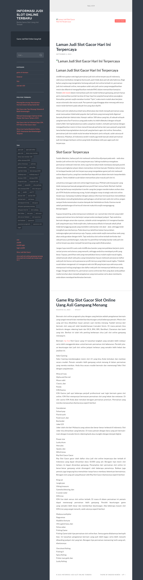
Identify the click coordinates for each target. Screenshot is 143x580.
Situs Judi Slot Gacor (24, 252)
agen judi (20, 149)
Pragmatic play (22, 181)
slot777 (32, 192)
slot (19, 192)
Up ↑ (124, 575)
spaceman (31, 220)
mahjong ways (22, 174)
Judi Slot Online (22, 171)
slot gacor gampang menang (26, 206)
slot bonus (31, 199)
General (19, 77)
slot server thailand (23, 217)
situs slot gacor (36, 188)
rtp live (67, 341)
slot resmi (38, 213)
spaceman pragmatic (24, 224)
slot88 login (21, 245)
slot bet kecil (21, 199)
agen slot (20, 153)
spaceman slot (37, 224)
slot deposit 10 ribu (23, 203)
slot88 (25, 192)
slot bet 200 (31, 196)
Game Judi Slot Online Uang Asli (29, 39)
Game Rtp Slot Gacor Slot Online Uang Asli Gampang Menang (85, 302)
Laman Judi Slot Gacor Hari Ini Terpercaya (83, 47)
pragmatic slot (34, 181)
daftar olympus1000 (24, 160)
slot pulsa (30, 213)
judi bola (33, 164)
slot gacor (35, 203)
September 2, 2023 (63, 54)
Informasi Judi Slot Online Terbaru (30, 14)
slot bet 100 (21, 86)
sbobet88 (27, 185)
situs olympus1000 (23, 188)
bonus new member (32, 153)
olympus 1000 (22, 178)
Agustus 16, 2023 (63, 310)
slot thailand (21, 220)
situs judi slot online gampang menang (30, 256)
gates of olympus (22, 72)
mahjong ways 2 (34, 174)
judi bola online (22, 167)
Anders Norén (114, 575)
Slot (18, 81)
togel (19, 227)
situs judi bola (37, 185)
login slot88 (21, 248)
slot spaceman (36, 217)
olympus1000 (33, 178)
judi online (32, 167)
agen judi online (30, 149)
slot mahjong (34, 210)
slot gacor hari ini (23, 210)
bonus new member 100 (25, 157)
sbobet (20, 185)
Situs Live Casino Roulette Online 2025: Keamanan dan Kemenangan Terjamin (29, 131)
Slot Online (21, 213)
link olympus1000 (35, 171)
